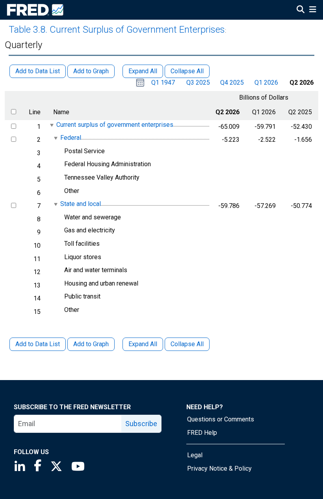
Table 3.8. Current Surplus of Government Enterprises (117, 29)
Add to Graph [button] (91, 71)
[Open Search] (300, 10)
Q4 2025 (232, 82)
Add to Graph (91, 344)
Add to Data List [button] (37, 71)
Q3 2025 (198, 82)
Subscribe (141, 423)
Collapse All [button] (187, 71)
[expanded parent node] (51, 125)
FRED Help (202, 432)
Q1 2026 (266, 82)
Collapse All (187, 344)
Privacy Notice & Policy (219, 468)
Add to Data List (37, 344)
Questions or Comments (220, 419)
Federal (70, 137)
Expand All (142, 344)
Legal (194, 455)
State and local (80, 204)
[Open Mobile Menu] (312, 10)
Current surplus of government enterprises (114, 124)
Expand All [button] (142, 71)
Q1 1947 (163, 82)
